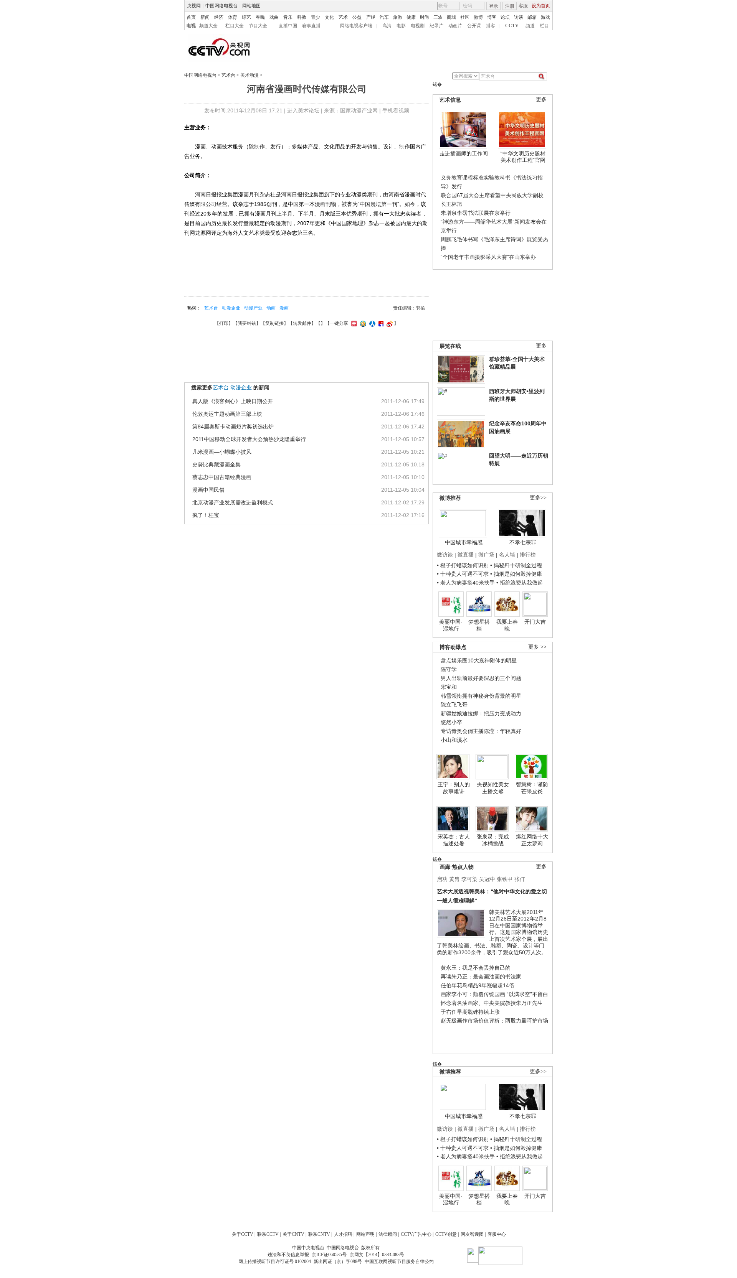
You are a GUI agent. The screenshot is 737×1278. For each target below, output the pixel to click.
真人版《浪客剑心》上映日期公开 (232, 401)
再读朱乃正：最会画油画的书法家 (481, 976)
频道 (530, 25)
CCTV (512, 25)
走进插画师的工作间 (464, 153)
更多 (541, 99)
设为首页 (541, 5)
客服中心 (496, 1234)
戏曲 (274, 17)
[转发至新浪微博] (389, 323)
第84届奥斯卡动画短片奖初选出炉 (233, 426)
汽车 (384, 17)
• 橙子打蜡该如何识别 (463, 565)
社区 (464, 17)
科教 (301, 17)
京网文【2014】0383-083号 (377, 1254)
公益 (357, 17)
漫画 (284, 308)
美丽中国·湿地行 (451, 625)
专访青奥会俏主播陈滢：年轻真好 (481, 731)
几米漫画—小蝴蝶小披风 (221, 452)
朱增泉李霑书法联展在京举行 (476, 213)
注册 (509, 6)
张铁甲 (505, 879)
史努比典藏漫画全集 (216, 464)
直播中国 (288, 25)
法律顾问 (387, 1234)
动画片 (455, 25)
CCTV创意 (446, 1234)
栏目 (544, 25)
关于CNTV (293, 1234)
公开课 (474, 25)
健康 (411, 17)
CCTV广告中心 (416, 1234)
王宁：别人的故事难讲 (454, 787)
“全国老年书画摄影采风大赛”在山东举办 (488, 257)
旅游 (397, 17)
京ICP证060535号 (329, 1254)
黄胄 (454, 879)
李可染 (469, 879)
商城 (451, 17)
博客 (491, 17)
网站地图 (251, 5)
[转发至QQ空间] (362, 323)
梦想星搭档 (479, 625)
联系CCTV (268, 1234)
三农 (438, 17)
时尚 (424, 17)
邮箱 (532, 17)
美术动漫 (249, 75)
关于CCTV (242, 1234)
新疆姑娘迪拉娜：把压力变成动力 (481, 713)
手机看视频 (395, 110)
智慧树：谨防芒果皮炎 (532, 787)
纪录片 (436, 25)
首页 (191, 17)
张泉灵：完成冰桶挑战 (493, 840)
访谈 (518, 17)
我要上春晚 (507, 625)
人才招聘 (343, 1234)
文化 (329, 17)
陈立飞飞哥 (454, 705)
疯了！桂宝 (205, 515)
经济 (218, 17)
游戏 (545, 17)
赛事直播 (311, 25)
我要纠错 (247, 323)
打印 (223, 323)
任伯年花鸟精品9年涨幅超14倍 (477, 985)
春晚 (260, 17)
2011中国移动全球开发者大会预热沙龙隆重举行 (249, 439)
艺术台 (228, 75)
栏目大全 (234, 25)
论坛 (505, 17)
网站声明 (365, 1234)
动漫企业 (231, 308)
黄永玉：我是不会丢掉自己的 (476, 968)
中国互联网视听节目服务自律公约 (399, 1261)
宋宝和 (449, 687)
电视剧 (418, 25)
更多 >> (537, 647)
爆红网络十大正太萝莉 (532, 840)
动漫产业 (253, 308)
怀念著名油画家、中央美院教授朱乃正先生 (492, 1003)
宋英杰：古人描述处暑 (454, 840)
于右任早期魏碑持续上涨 (470, 1012)
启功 (442, 879)
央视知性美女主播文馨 (493, 787)
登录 (493, 6)
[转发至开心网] (353, 323)
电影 (401, 25)
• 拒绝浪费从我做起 (519, 583)
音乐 (287, 17)
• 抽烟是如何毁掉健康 (516, 574)
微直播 (466, 555)
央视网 (194, 5)
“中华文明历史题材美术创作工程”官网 (523, 156)
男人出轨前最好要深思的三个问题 (481, 678)
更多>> (538, 498)
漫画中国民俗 (208, 490)
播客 (490, 25)
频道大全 (208, 25)
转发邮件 (302, 323)
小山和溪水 (454, 740)
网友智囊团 (472, 1234)
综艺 (246, 17)
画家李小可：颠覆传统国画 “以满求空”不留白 (494, 994)
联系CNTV (319, 1234)
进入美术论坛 (303, 110)
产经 (370, 17)
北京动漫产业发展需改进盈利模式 (232, 502)
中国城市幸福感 (464, 542)
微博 (478, 17)
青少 (315, 17)
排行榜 (528, 555)
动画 (271, 308)
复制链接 (274, 323)
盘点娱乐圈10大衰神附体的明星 (479, 660)
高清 (387, 25)
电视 (191, 25)
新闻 (205, 17)
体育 (232, 17)
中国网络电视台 (221, 5)
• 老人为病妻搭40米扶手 (466, 583)
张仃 (519, 879)
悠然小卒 (451, 722)
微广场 (486, 555)
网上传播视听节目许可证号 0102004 (274, 1261)
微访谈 (445, 555)
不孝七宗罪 (522, 542)
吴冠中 (487, 879)
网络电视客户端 (356, 25)
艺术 (343, 17)
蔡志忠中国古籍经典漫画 (221, 477)
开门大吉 (535, 622)
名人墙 (507, 555)
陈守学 (449, 669)
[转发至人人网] (371, 323)
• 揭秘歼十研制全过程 (516, 565)
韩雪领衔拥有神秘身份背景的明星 (481, 696)
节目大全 (258, 25)
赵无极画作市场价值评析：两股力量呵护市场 (494, 1021)
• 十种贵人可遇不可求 (463, 574)
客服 (523, 5)
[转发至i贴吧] (380, 323)
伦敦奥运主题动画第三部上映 (227, 414)
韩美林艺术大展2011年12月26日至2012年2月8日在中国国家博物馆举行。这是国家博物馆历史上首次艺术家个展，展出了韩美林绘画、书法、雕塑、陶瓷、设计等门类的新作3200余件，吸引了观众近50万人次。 (492, 932)
